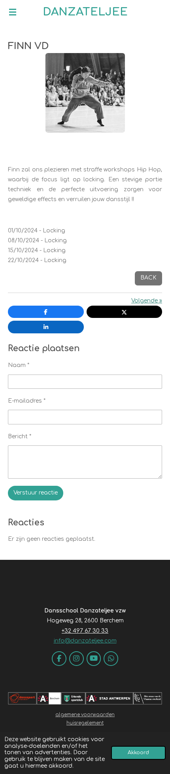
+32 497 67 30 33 (85, 631)
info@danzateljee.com (85, 641)
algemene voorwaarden (85, 714)
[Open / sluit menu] (12, 12)
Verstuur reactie (35, 493)
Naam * (18, 365)
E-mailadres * (26, 401)
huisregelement (85, 723)
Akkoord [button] (138, 752)
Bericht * (19, 436)
